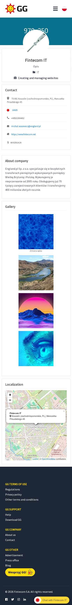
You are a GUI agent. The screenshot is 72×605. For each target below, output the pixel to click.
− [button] (10, 400)
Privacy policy (13, 494)
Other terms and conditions (21, 499)
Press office (12, 560)
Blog (8, 565)
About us (10, 535)
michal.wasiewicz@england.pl (26, 126)
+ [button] (10, 395)
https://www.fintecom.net (23, 134)
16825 (14, 110)
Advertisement (14, 555)
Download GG (13, 519)
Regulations (12, 489)
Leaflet (35, 458)
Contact (10, 540)
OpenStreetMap (48, 458)
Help (8, 514)
